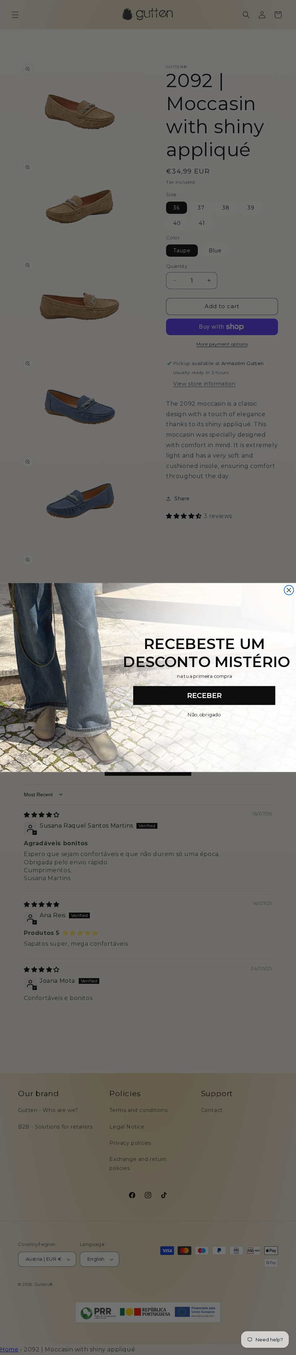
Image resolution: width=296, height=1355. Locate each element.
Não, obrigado (204, 715)
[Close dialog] (288, 590)
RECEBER (204, 695)
